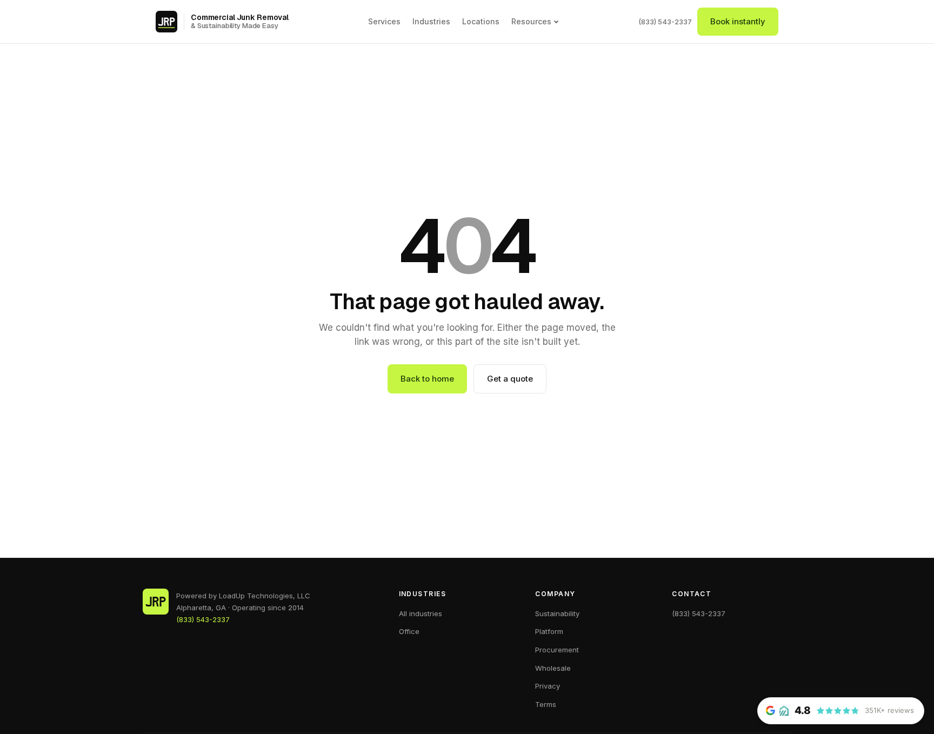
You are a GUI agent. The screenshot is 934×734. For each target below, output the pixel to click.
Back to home (427, 378)
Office (409, 631)
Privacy (547, 686)
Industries (431, 21)
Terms (545, 704)
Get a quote (510, 378)
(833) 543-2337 (665, 21)
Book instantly (737, 21)
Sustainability (557, 613)
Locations (480, 21)
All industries (420, 613)
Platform (549, 631)
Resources (531, 21)
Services (384, 21)
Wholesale (553, 668)
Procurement (557, 649)
